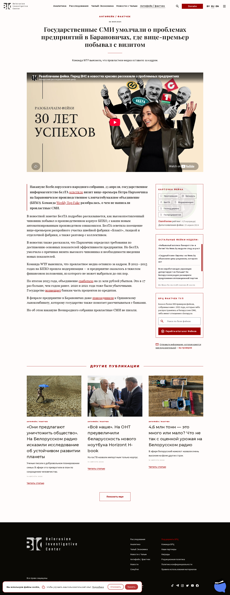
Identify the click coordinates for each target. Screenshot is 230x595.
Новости (134, 564)
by (208, 6)
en (217, 6)
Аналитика (59, 6)
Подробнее (98, 587)
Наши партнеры (168, 549)
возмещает (53, 290)
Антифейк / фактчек (152, 6)
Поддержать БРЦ (170, 539)
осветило (76, 192)
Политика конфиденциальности (176, 564)
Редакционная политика (173, 559)
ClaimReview (165, 221)
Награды (165, 554)
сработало (86, 281)
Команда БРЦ (167, 544)
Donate (192, 6)
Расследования (78, 6)
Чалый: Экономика (102, 6)
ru (212, 6)
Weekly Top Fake (68, 202)
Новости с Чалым (126, 6)
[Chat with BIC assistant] (219, 585)
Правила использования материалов (179, 569)
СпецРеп (134, 569)
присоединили (103, 298)
